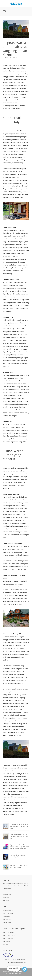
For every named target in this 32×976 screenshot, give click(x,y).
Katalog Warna (8, 913)
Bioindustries (7, 894)
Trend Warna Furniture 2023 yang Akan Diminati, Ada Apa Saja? (19, 836)
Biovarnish (6, 897)
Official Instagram (8, 935)
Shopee (5, 944)
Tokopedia (6, 941)
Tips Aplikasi (6, 919)
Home (4, 13)
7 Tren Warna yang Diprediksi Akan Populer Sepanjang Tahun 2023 (19, 826)
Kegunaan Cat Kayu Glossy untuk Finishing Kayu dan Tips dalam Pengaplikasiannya (19, 846)
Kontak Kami (7, 922)
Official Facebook (8, 932)
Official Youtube (8, 938)
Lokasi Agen (6, 916)
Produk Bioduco (8, 910)
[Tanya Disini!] (24, 969)
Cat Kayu (6, 900)
